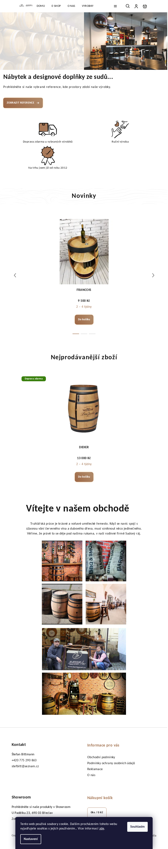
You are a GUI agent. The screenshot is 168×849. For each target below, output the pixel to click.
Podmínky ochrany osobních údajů (111, 763)
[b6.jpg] (84, 693)
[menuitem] (40, 6)
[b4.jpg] (106, 604)
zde (101, 828)
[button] (8, 41)
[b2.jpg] (106, 561)
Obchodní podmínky (101, 757)
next (153, 275)
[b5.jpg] (84, 649)
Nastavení (31, 839)
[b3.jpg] (62, 604)
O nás (91, 775)
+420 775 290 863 (24, 760)
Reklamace (95, 769)
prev (15, 275)
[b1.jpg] (62, 561)
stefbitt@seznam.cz (25, 766)
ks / (97, 812)
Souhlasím (137, 826)
